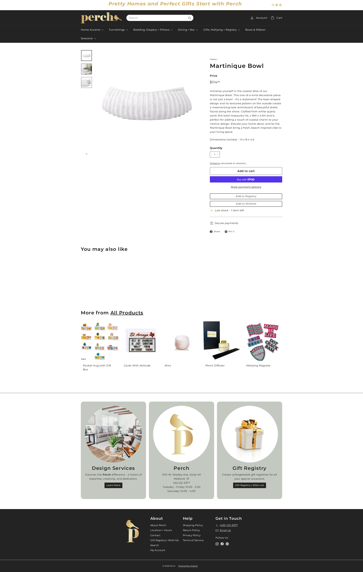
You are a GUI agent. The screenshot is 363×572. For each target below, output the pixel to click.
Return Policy (191, 530)
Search (154, 545)
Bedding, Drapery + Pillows (151, 29)
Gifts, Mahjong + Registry (220, 29)
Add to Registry (246, 196)
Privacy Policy (192, 535)
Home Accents (91, 29)
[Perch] (181, 434)
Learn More (113, 485)
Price (213, 75)
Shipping (215, 163)
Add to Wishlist (246, 203)
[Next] (86, 153)
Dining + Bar (187, 29)
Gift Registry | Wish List (249, 485)
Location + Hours (161, 530)
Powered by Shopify (188, 566)
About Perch (158, 525)
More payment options (246, 187)
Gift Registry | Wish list (164, 540)
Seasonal (87, 38)
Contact (155, 535)
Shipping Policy (193, 525)
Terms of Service (193, 540)
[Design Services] (113, 434)
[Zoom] (147, 103)
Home (213, 59)
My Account (157, 550)
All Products (126, 313)
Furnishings (117, 29)
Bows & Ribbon (255, 29)
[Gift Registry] (249, 434)
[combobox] (160, 18)
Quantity (216, 148)
